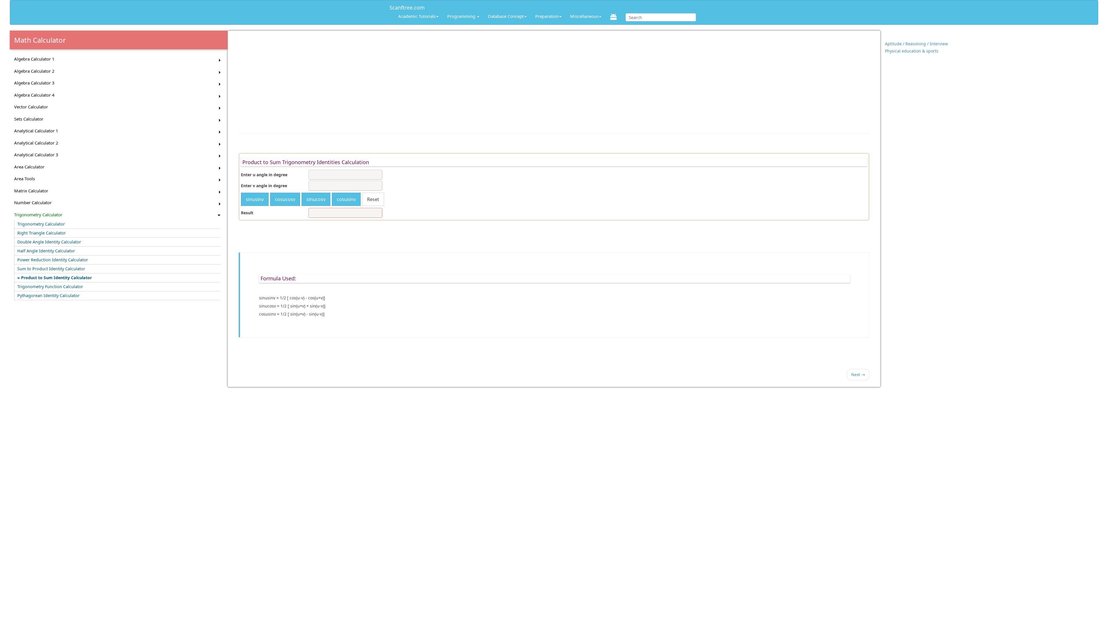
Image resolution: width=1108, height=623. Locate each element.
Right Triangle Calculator (41, 233)
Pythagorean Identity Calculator (48, 295)
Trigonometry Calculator (41, 224)
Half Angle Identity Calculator (46, 251)
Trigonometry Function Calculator (50, 286)
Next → (858, 374)
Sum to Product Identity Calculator (51, 268)
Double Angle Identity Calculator (49, 242)
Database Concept (506, 16)
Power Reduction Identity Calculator (52, 259)
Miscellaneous (584, 16)
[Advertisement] (554, 79)
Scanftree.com (407, 6)
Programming (461, 16)
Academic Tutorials (417, 16)
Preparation (547, 16)
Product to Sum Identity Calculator (56, 277)
